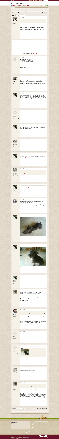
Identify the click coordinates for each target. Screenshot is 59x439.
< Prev (15, 15)
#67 (20, 139)
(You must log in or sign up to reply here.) (42, 408)
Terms (15, 438)
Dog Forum (36, 0)
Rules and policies (14, 428)
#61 (20, 17)
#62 (20, 57)
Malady (14, 22)
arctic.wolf (15, 144)
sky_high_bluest (15, 294)
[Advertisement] (29, 46)
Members (17, 7)
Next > (23, 15)
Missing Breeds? (14, 424)
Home (45, 413)
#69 (20, 168)
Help (43, 413)
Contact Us (42, 413)
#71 (20, 199)
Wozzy (14, 204)
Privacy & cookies (17, 438)
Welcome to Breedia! (15, 423)
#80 (20, 382)
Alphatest (14, 314)
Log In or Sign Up (31, 0)
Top (46, 413)
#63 (20, 76)
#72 (20, 215)
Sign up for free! (35, 53)
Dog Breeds (40, 0)
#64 (20, 93)
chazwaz (14, 98)
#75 (20, 290)
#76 (20, 309)
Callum (14, 62)
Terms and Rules (46, 414)
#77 (20, 331)
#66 (20, 125)
